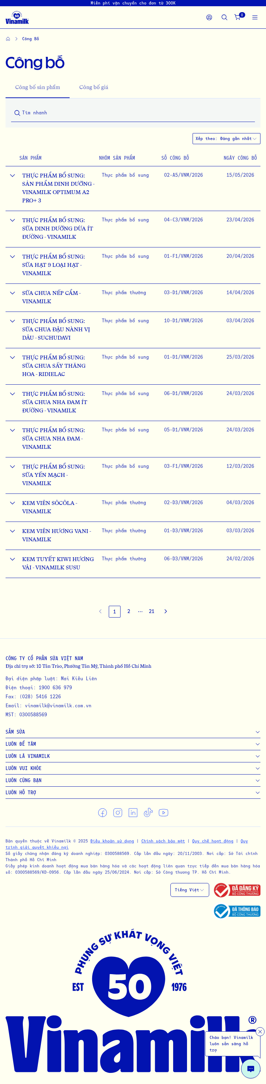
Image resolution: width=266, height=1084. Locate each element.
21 (151, 611)
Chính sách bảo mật (163, 840)
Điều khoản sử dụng (112, 840)
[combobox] (238, 139)
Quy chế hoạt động (212, 840)
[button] (140, 612)
